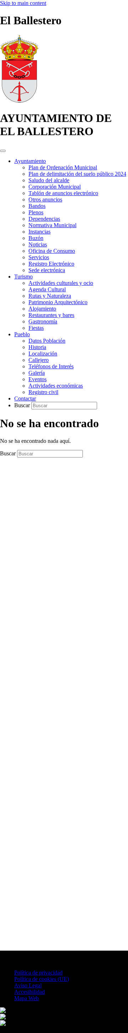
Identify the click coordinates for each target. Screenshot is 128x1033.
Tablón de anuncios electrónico (63, 193)
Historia (37, 347)
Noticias (37, 244)
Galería (36, 373)
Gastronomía (42, 321)
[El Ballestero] (19, 101)
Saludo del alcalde (48, 180)
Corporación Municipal (54, 187)
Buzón (35, 238)
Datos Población (46, 341)
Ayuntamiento (30, 161)
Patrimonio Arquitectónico (57, 302)
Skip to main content (23, 3)
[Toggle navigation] (3, 151)
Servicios (38, 257)
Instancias (39, 232)
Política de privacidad (38, 973)
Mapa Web (26, 998)
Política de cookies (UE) (41, 979)
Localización (42, 354)
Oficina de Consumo (51, 251)
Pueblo (22, 334)
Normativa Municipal (52, 225)
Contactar (25, 398)
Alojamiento (42, 309)
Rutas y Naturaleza (49, 296)
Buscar (22, 405)
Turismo (23, 276)
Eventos (37, 379)
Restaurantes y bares (51, 315)
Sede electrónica (46, 270)
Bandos (37, 206)
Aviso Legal (28, 985)
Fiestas (36, 328)
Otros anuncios (45, 199)
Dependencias (44, 219)
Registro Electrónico (51, 264)
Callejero (38, 360)
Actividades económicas (55, 386)
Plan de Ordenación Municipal (62, 167)
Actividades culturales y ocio (60, 283)
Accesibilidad (29, 992)
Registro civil (43, 392)
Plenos (35, 212)
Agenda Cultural (47, 289)
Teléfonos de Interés (51, 366)
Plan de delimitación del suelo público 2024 (77, 174)
